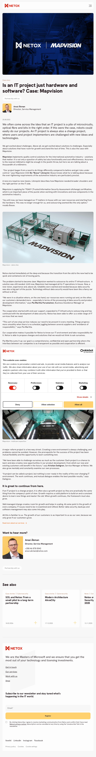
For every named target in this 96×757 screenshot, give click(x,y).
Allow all (78, 404)
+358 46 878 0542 (33, 548)
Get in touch (11, 667)
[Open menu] (90, 6)
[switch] (36, 388)
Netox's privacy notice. (18, 724)
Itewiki (9, 740)
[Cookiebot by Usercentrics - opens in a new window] (82, 351)
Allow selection (48, 404)
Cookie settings (31, 747)
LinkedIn (17, 740)
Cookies (21, 747)
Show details (82, 397)
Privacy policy (11, 747)
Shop (8, 681)
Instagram (27, 740)
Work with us (11, 676)
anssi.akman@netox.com (36, 551)
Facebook (38, 740)
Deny (17, 404)
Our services (11, 672)
